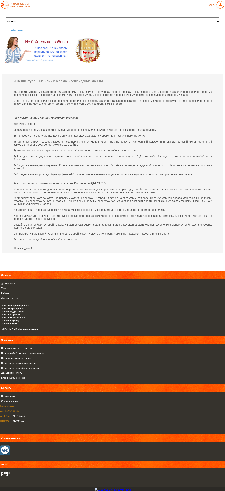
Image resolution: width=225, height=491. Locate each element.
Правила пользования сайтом (16, 358)
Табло (4, 288)
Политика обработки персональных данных (22, 353)
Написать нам (8, 396)
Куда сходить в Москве (13, 378)
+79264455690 (18, 416)
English (4, 475)
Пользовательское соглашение (16, 348)
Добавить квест (9, 283)
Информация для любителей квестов (20, 368)
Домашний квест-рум (11, 373)
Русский (5, 473)
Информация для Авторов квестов (18, 363)
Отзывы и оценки (9, 298)
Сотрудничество (9, 401)
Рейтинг (5, 293)
